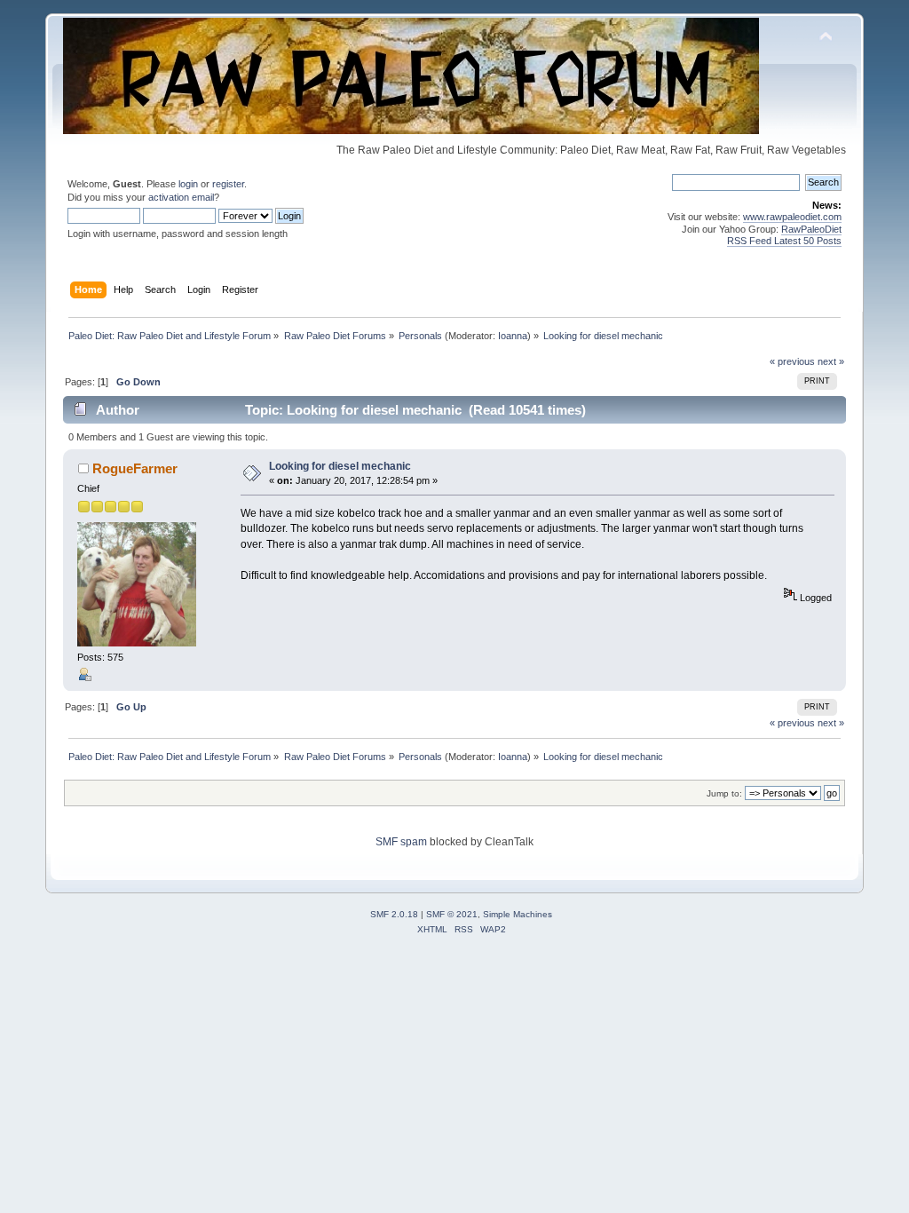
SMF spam (401, 842)
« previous (792, 361)
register (228, 183)
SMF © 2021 (452, 914)
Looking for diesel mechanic (340, 466)
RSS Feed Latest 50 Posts (784, 240)
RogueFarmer (135, 468)
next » (831, 361)
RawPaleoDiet (811, 229)
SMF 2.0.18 (394, 914)
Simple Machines (517, 914)
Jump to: (724, 793)
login (188, 183)
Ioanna (512, 335)
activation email (181, 197)
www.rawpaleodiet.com (792, 216)
